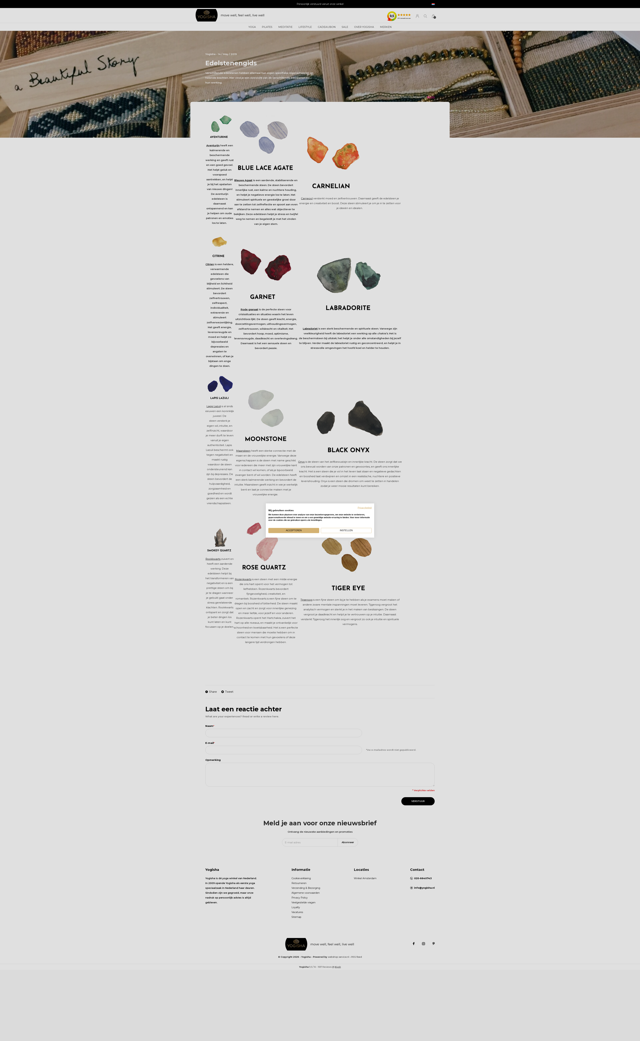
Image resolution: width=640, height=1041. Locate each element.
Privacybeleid (365, 507)
